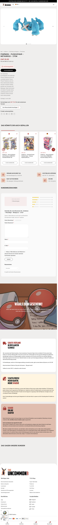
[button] (4, 26)
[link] (9, 149)
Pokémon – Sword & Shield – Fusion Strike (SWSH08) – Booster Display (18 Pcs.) (46, 156)
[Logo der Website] (7, 4)
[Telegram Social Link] (12, 114)
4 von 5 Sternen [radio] (19, 220)
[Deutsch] (46, 134)
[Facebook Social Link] (2, 114)
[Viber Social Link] (14, 114)
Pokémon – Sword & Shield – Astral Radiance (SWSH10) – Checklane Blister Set (9, 156)
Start (1, 51)
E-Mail (7, 245)
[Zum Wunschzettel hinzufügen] (16, 133)
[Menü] (7, 511)
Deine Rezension (9, 222)
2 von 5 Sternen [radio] (17, 220)
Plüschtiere (22, 51)
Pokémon (6, 51)
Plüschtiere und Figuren (14, 51)
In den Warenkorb (8, 70)
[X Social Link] (4, 114)
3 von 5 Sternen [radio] (18, 220)
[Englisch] (9, 134)
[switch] (4, 519)
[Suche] (13, 4)
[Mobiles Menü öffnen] (53, 4)
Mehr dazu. (38, 311)
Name (6, 239)
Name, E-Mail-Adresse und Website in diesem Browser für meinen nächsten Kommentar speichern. (15, 253)
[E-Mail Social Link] (7, 114)
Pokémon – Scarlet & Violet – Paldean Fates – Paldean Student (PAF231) (28, 156)
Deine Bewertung (9, 220)
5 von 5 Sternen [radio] (20, 220)
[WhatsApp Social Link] (9, 114)
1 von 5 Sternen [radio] (15, 220)
